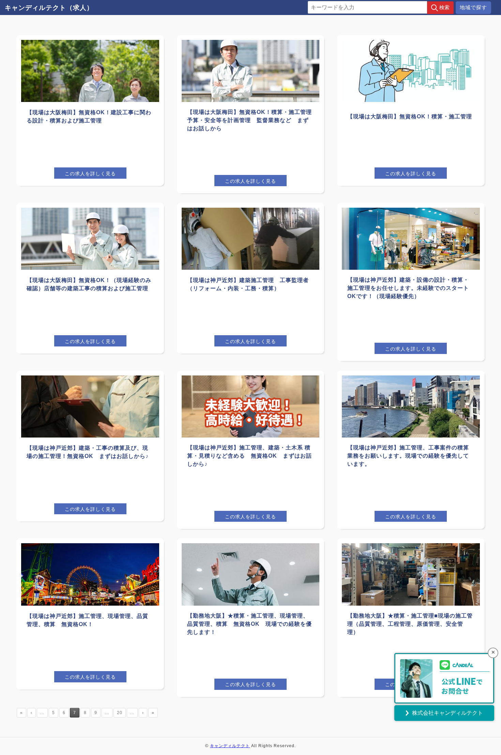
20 (119, 712)
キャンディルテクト (230, 746)
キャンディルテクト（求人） (49, 7)
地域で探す (473, 7)
